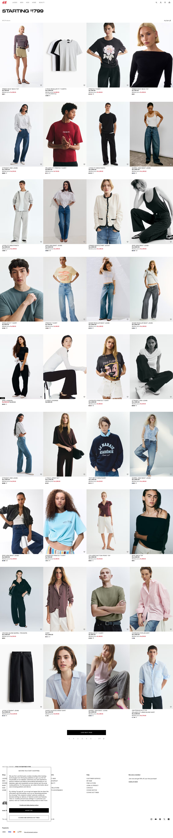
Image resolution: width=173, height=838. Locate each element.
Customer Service (93, 778)
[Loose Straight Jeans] (21, 676)
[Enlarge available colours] (3, 94)
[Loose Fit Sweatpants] (108, 134)
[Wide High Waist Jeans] (64, 211)
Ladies (14, 2)
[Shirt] (64, 599)
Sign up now (133, 781)
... (95, 738)
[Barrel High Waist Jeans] (151, 134)
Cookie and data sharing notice (28, 805)
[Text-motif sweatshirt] (108, 444)
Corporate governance (53, 790)
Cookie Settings (92, 792)
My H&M (89, 781)
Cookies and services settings (29, 817)
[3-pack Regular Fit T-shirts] (64, 55)
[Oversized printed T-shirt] (108, 366)
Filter (166, 20)
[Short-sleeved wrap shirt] (64, 676)
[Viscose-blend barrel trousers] (21, 599)
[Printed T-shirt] (108, 55)
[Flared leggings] (64, 366)
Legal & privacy (92, 785)
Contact (89, 788)
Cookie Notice (91, 790)
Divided (5, 783)
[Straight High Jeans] (21, 134)
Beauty (41, 2)
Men (21, 2)
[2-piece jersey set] (64, 444)
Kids (27, 2)
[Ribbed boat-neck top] (21, 55)
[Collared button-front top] (108, 521)
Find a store (91, 783)
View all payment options (30, 832)
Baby (4, 785)
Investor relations (51, 788)
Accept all (29, 810)
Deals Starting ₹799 (23, 767)
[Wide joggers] (21, 366)
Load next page (86, 732)
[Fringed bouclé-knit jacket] (108, 211)
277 (99, 738)
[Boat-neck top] (151, 521)
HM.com (5, 767)
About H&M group (51, 781)
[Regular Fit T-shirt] (21, 289)
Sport (11, 767)
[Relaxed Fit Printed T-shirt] (64, 134)
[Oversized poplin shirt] (151, 599)
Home (34, 2)
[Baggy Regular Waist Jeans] (108, 289)
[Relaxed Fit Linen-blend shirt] (151, 676)
